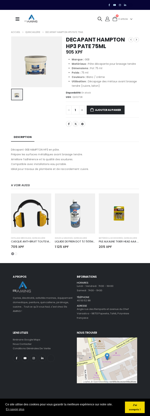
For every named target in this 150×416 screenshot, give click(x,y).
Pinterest (82, 124)
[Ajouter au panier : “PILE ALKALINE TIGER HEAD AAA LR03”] (133, 199)
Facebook (69, 124)
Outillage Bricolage (21, 238)
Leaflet (86, 381)
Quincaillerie (38, 238)
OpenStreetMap (101, 381)
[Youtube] (114, 5)
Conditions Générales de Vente (32, 348)
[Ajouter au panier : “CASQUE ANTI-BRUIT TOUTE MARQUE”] (45, 199)
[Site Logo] (31, 19)
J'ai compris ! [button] (135, 407)
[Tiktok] (130, 5)
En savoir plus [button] (15, 409)
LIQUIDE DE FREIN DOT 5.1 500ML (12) (77, 241)
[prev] (131, 39)
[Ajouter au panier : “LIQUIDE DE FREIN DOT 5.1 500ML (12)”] (89, 199)
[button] (100, 19)
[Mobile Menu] (19, 19)
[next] (136, 39)
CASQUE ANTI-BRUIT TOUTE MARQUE (34, 241)
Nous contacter (22, 344)
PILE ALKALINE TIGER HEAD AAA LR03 (121, 241)
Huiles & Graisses (64, 238)
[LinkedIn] (125, 5)
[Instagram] (119, 5)
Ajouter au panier (108, 110)
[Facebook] (109, 5)
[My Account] (107, 19)
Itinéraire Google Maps (26, 339)
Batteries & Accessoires (111, 238)
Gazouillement (75, 124)
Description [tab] (23, 137)
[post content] (31, 213)
